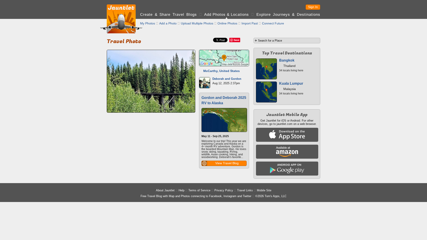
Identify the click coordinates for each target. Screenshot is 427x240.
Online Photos (227, 23)
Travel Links (245, 190)
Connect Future (273, 23)
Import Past (250, 23)
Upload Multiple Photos (197, 23)
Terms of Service (199, 190)
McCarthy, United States (221, 71)
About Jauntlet (165, 190)
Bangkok (286, 60)
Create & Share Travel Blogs (168, 14)
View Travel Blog (227, 163)
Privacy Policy (223, 190)
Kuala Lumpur (291, 83)
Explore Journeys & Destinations (288, 14)
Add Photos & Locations (226, 14)
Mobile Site (264, 190)
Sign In (313, 7)
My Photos (147, 23)
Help (181, 190)
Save (236, 40)
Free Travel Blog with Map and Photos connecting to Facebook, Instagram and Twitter (196, 196)
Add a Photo (168, 23)
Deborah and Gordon (226, 78)
